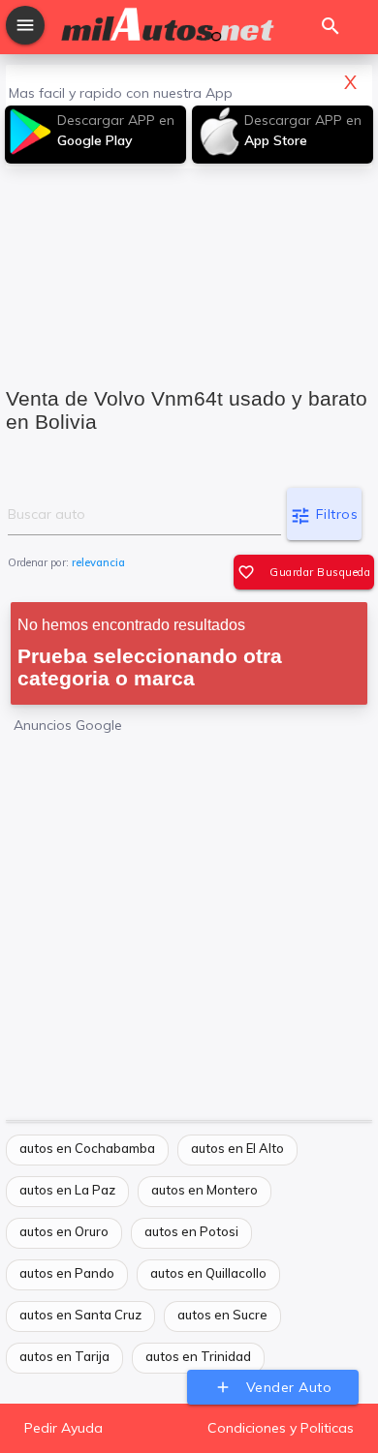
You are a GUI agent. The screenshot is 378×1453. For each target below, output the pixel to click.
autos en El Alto (237, 1148)
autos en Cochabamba (87, 1148)
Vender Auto (273, 1387)
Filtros (324, 516)
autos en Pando (66, 1273)
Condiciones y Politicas (280, 1428)
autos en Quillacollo (208, 1273)
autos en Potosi (191, 1231)
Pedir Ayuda (63, 1428)
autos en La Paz (67, 1189)
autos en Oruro (64, 1231)
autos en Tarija (64, 1356)
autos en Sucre (222, 1314)
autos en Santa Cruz (80, 1314)
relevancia (98, 562)
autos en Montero (204, 1189)
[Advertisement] (189, 265)
